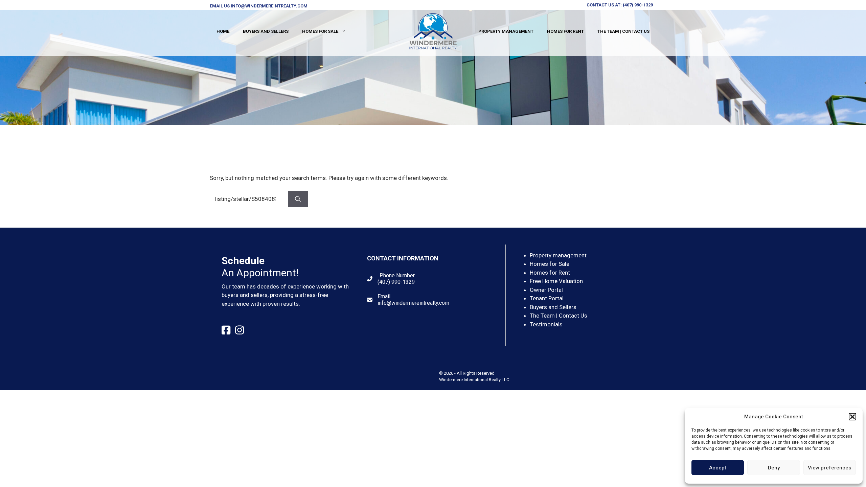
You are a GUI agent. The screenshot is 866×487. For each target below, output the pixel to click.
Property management (558, 255)
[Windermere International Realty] (433, 30)
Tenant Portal (547, 298)
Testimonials (546, 324)
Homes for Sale (320, 31)
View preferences (829, 468)
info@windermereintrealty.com (269, 5)
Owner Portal (546, 289)
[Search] (298, 199)
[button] (852, 416)
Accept (717, 468)
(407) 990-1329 (638, 4)
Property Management (505, 31)
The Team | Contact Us (623, 31)
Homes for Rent (565, 31)
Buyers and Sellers (266, 31)
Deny (774, 468)
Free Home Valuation (556, 281)
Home (222, 31)
